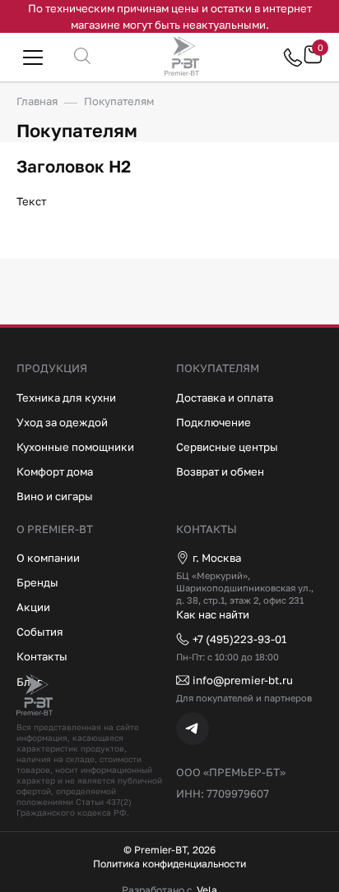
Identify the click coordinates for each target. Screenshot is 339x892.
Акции (33, 607)
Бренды (37, 582)
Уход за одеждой (62, 422)
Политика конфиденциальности (169, 864)
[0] (313, 60)
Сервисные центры (227, 446)
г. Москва (217, 557)
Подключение (213, 422)
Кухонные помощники (75, 446)
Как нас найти (212, 614)
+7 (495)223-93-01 (239, 639)
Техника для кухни (66, 397)
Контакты (41, 656)
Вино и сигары (54, 496)
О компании (48, 557)
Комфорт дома (54, 471)
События (39, 631)
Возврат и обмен (220, 471)
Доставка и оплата (224, 397)
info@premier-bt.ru (243, 680)
